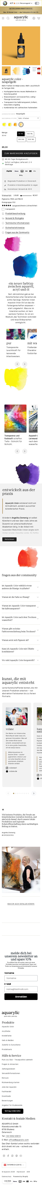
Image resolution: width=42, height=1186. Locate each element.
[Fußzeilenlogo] (10, 1014)
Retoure (5, 1078)
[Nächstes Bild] (24, 451)
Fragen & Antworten (10, 1064)
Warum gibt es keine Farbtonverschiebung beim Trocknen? (19, 630)
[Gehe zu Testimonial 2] (15, 793)
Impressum (21, 1172)
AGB (28, 1172)
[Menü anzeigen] (3, 18)
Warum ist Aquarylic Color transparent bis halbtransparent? (19, 607)
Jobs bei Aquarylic (9, 1087)
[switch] (37, 3)
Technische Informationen (17, 223)
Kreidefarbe (6, 1036)
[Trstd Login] (38, 3)
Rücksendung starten (10, 1082)
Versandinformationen (11, 1073)
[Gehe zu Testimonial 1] (13, 793)
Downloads (6, 1096)
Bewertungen (7, 1101)
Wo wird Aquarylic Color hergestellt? (18, 660)
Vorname (9, 972)
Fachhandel (6, 1091)
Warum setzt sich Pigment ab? (15, 640)
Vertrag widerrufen (13, 1111)
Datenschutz (6, 1176)
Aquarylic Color (8, 1027)
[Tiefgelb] (15, 125)
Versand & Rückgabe (14, 218)
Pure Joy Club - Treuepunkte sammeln (17, 1060)
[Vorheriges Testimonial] (8, 793)
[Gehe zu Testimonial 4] (20, 793)
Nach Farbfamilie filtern (9, 118)
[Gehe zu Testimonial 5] (22, 793)
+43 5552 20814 (13, 1136)
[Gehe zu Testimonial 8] (28, 793)
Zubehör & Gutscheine (11, 1045)
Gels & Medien (8, 1040)
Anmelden (21, 996)
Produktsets (7, 1049)
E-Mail (7, 983)
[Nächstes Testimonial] (33, 793)
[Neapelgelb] (21, 125)
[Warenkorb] (38, 18)
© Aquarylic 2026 (8, 1172)
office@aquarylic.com (19, 1140)
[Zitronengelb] (4, 125)
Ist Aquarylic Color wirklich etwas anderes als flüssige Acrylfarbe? (17, 587)
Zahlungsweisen (8, 1069)
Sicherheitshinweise (15, 228)
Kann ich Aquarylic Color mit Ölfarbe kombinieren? (18, 650)
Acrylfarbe (6, 1031)
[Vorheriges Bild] (17, 451)
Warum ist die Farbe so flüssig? (15, 597)
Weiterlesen (9, 539)
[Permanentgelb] (9, 125)
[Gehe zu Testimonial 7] (26, 793)
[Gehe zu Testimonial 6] (24, 793)
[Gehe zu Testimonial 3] (17, 793)
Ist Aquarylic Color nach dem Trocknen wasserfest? (19, 618)
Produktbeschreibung (15, 214)
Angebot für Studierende (12, 1105)
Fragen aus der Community (17, 233)
